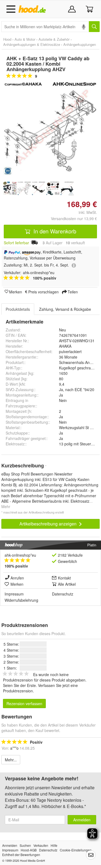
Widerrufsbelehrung (21, 600)
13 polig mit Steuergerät (79, 443)
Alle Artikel (67, 584)
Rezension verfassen (24, 703)
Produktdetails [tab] (18, 309)
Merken (15, 291)
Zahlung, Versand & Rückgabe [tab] (65, 309)
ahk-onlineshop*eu (20, 555)
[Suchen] (94, 26)
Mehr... (11, 759)
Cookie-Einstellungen (76, 850)
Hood (7, 39)
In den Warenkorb (54, 231)
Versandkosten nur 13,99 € (74, 218)
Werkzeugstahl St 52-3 (78, 427)
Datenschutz (62, 594)
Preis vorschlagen (43, 291)
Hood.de (33, 9)
